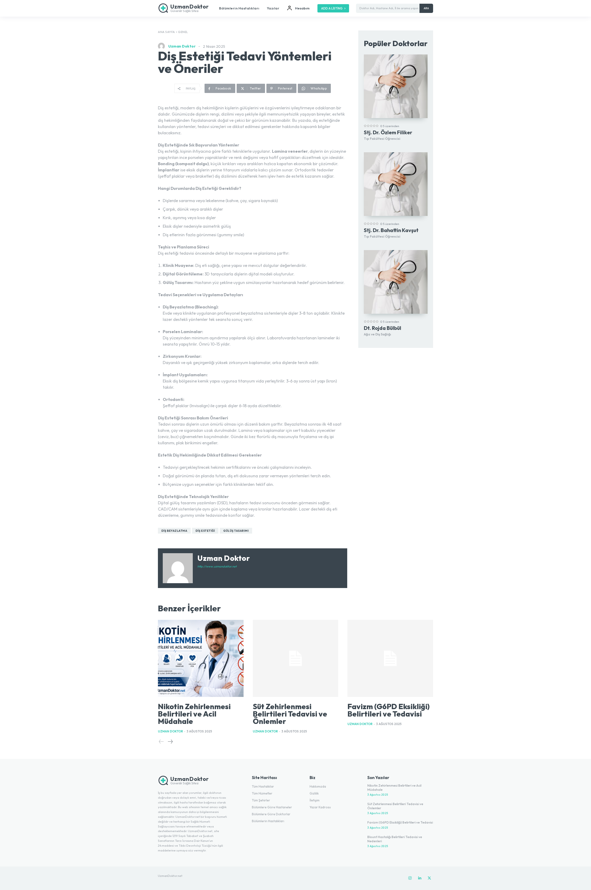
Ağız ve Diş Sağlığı (377, 334)
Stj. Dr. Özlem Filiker (388, 132)
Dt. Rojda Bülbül (382, 328)
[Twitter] (429, 878)
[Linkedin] (419, 878)
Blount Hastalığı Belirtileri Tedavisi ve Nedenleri (394, 839)
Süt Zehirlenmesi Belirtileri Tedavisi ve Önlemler (290, 714)
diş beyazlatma (174, 530)
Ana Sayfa (166, 32)
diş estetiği (205, 530)
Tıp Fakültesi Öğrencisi (382, 139)
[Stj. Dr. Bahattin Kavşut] (396, 184)
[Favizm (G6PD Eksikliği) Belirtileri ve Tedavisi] (390, 658)
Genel (183, 32)
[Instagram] (410, 878)
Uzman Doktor (182, 46)
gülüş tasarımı (236, 530)
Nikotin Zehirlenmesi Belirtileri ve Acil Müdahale (194, 714)
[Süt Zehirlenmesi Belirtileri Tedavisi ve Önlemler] (295, 658)
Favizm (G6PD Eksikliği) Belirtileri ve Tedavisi (388, 710)
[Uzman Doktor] (162, 46)
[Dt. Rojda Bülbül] (396, 282)
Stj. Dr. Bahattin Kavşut (391, 230)
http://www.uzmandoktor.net (217, 566)
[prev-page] (161, 741)
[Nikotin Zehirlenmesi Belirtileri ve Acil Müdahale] (201, 658)
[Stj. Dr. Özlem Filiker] (396, 86)
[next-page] (170, 741)
